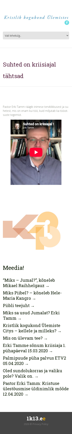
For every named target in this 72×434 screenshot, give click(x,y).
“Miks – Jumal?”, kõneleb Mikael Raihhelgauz (29, 282)
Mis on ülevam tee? (25, 338)
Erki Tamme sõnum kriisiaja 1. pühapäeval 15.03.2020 (34, 348)
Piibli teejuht (19, 305)
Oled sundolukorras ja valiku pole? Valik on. (32, 373)
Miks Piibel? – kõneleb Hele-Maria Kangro (32, 295)
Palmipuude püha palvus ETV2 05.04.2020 (34, 360)
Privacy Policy (40, 424)
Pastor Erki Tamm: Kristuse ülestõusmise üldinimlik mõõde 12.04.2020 (36, 388)
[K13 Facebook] (67, 22)
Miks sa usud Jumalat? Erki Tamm (31, 315)
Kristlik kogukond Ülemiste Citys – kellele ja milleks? (32, 328)
